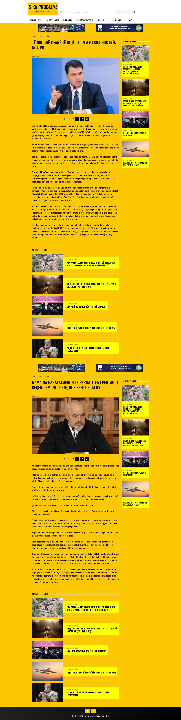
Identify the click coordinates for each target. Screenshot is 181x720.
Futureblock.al (103, 716)
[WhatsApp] (87, 119)
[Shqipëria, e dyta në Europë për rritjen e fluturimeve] (47, 327)
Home (34, 36)
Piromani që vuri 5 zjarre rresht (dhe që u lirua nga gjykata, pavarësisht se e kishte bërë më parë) (91, 264)
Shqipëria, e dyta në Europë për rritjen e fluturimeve (91, 328)
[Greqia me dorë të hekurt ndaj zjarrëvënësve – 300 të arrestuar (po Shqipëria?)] (47, 284)
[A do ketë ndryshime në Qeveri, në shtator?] (47, 305)
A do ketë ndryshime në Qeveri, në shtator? (86, 306)
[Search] (134, 12)
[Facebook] (77, 119)
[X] (82, 119)
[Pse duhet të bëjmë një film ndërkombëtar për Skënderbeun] (47, 348)
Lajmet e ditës (44, 36)
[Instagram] (93, 711)
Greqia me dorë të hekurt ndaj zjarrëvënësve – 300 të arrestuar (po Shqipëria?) (92, 285)
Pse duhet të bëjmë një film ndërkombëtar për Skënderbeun (88, 349)
